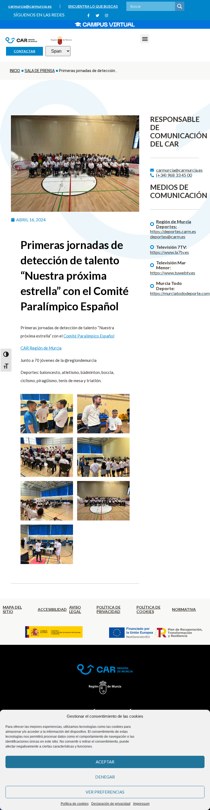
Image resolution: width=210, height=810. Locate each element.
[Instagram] (106, 15)
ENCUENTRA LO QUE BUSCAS (93, 6)
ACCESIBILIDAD (52, 609)
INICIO (15, 70)
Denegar (105, 776)
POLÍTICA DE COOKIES (148, 609)
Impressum (141, 804)
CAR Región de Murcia (41, 347)
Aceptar (105, 761)
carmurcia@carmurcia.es (30, 6)
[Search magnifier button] (179, 6)
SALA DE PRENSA (40, 70)
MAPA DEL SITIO (12, 609)
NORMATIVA (184, 609)
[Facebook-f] (88, 15)
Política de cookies (75, 804)
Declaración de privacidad (110, 804)
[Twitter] (97, 15)
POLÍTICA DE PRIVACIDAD (109, 609)
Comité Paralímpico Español (88, 335)
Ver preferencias (105, 791)
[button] (144, 38)
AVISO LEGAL (75, 609)
